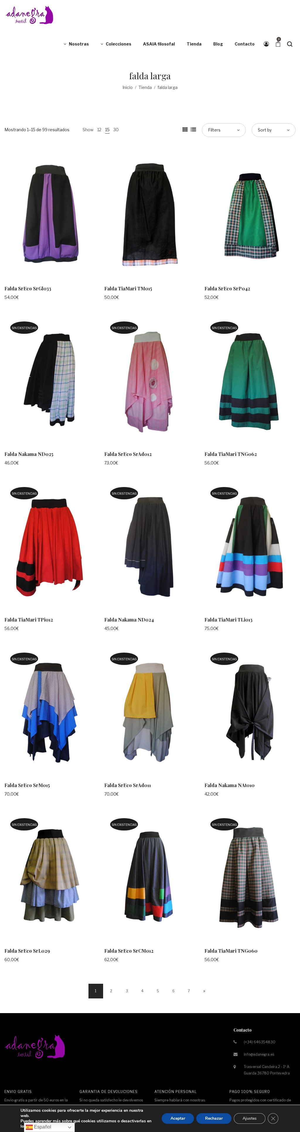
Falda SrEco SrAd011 (127, 785)
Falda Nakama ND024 (129, 619)
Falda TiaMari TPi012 (28, 619)
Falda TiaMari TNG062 (230, 454)
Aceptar (178, 1118)
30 (116, 129)
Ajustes (250, 1118)
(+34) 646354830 (259, 1042)
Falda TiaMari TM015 (128, 288)
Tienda (145, 87)
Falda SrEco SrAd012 (128, 454)
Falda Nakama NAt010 (229, 785)
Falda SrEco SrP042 (227, 288)
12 (99, 129)
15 (107, 129)
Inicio (127, 87)
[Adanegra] (30, 14)
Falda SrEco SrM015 (27, 785)
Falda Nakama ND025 (28, 454)
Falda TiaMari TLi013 (228, 619)
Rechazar (214, 1118)
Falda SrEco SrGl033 (27, 288)
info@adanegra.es (259, 1054)
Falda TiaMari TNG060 (231, 951)
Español (42, 1126)
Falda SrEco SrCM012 (129, 951)
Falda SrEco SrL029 (27, 951)
